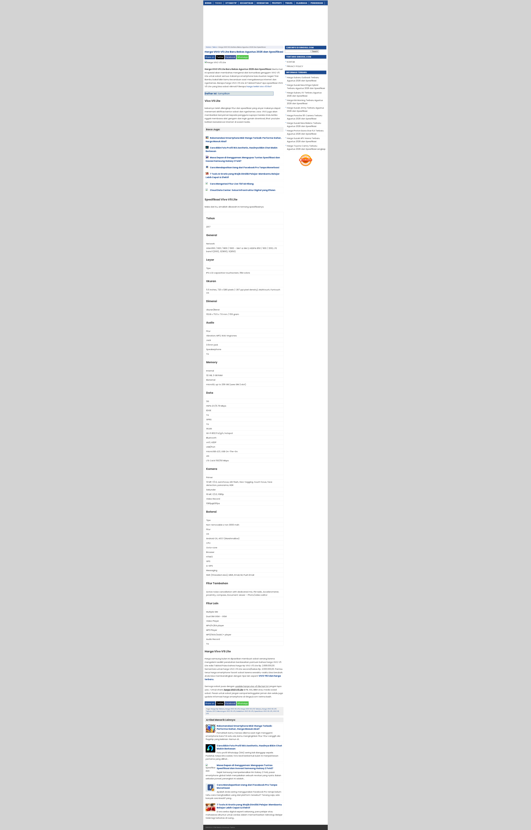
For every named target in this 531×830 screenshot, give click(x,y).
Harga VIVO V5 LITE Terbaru (250, 709)
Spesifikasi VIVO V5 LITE (263, 711)
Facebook (230, 57)
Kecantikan (246, 3)
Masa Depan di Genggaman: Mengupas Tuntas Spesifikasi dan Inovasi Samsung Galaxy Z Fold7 (245, 767)
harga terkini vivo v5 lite (259, 86)
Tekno (218, 3)
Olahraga (301, 3)
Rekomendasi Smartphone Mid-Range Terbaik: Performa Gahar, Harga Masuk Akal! (244, 727)
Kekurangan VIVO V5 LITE (226, 711)
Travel (289, 3)
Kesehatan (263, 3)
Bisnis (208, 3)
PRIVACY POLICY (295, 66)
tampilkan (224, 93)
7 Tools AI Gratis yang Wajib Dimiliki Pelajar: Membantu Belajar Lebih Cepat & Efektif (249, 806)
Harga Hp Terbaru (218, 709)
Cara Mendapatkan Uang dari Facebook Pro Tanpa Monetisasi (247, 786)
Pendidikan (317, 3)
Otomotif (231, 3)
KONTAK (291, 61)
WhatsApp (242, 57)
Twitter (220, 57)
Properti (277, 3)
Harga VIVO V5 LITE (232, 709)
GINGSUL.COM (210, 827)
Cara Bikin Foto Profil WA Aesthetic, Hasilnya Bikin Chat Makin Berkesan (249, 747)
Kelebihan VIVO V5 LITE (245, 711)
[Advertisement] (265, 25)
